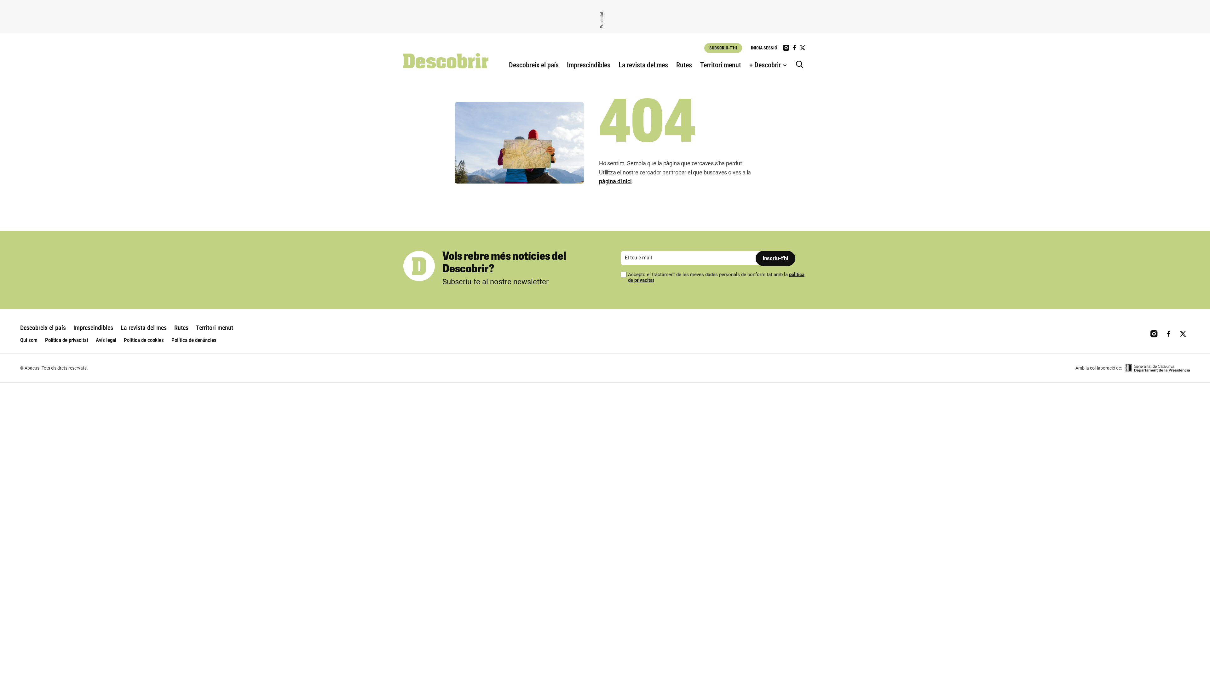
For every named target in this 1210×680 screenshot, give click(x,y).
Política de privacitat (66, 340)
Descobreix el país (534, 65)
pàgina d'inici (615, 181)
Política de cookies (144, 340)
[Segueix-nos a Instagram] (786, 48)
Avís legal (106, 340)
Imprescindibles (588, 65)
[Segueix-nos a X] (802, 48)
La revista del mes (643, 65)
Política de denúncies (193, 340)
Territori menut (720, 65)
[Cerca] (801, 65)
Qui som (28, 340)
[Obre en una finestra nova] (1158, 368)
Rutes (684, 65)
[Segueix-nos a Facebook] (794, 48)
